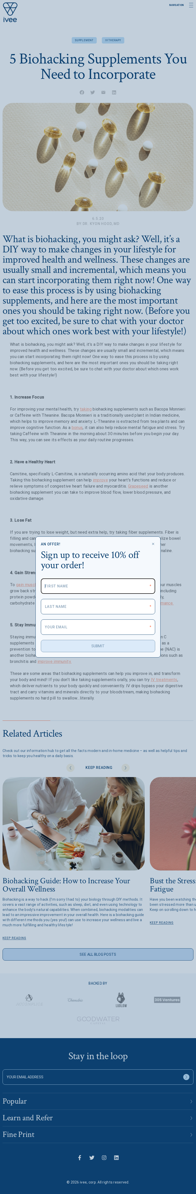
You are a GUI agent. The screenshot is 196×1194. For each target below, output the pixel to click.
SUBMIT (98, 646)
